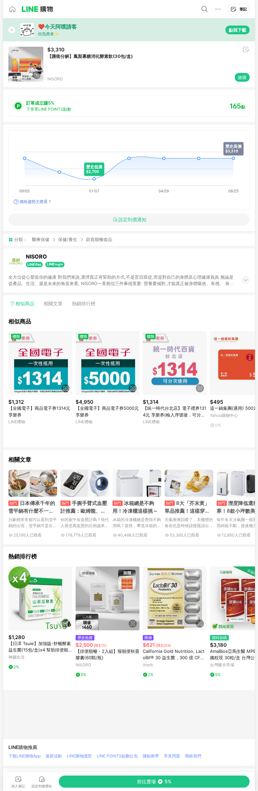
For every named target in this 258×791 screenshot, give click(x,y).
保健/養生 (67, 239)
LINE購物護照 (79, 755)
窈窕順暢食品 (99, 239)
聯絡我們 (193, 755)
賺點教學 (151, 755)
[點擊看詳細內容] (40, 363)
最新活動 (54, 755)
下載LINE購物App (24, 755)
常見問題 (172, 755)
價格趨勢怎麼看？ (35, 201)
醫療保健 (40, 239)
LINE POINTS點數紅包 (117, 755)
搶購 (242, 77)
